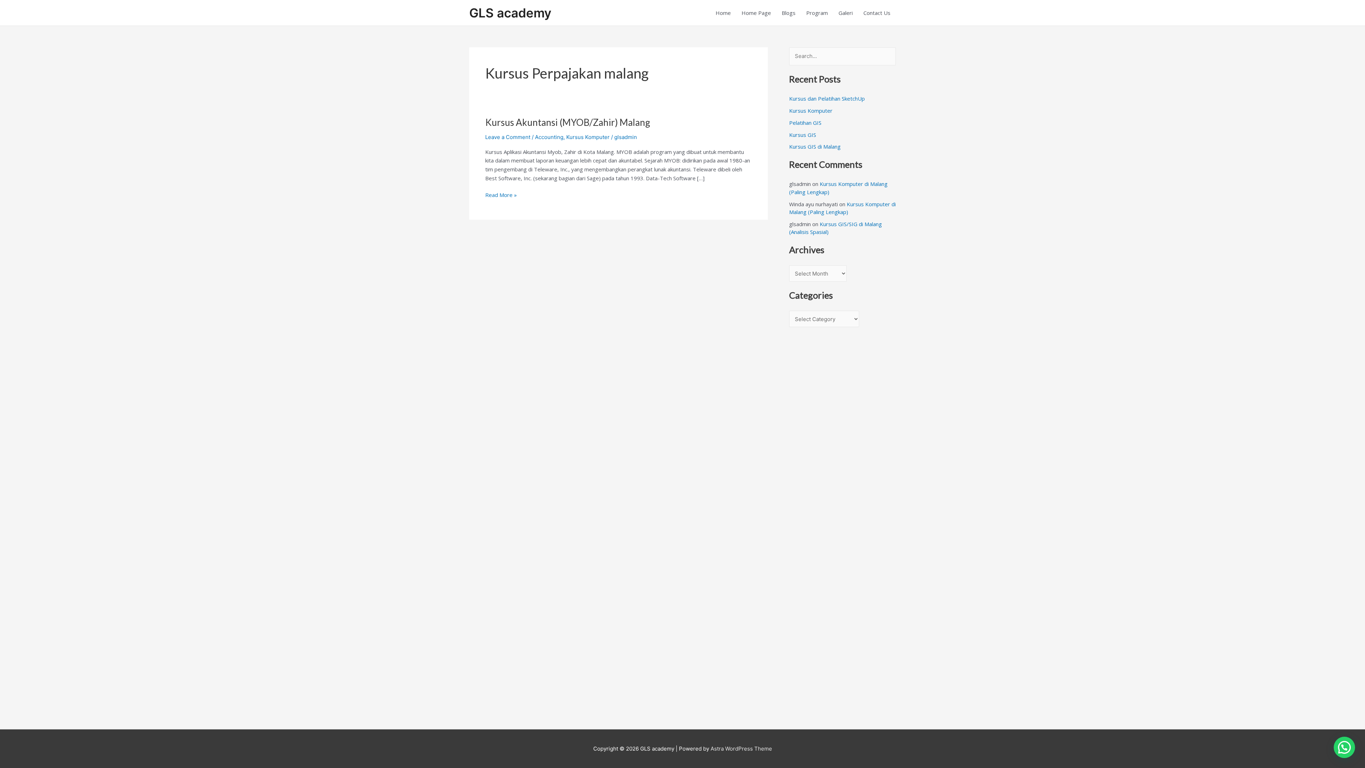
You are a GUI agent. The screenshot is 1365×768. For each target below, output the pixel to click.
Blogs (789, 12)
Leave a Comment (507, 137)
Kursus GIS (802, 134)
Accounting (549, 137)
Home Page (756, 12)
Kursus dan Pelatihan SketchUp (827, 98)
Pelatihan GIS (805, 122)
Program (817, 12)
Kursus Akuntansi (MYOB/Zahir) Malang (567, 122)
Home (723, 12)
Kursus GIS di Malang (815, 146)
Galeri (846, 12)
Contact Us (876, 12)
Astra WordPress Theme (741, 748)
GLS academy (510, 12)
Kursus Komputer (588, 137)
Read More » (501, 194)
